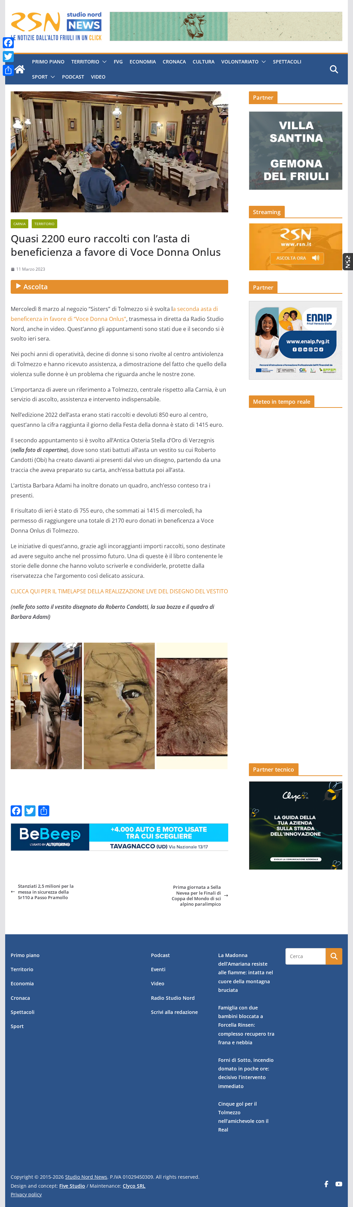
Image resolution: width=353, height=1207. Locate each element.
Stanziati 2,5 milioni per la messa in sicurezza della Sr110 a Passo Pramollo (46, 891)
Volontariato (240, 61)
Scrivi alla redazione (174, 1012)
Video (98, 76)
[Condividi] (8, 70)
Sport (40, 76)
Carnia (19, 223)
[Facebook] (8, 43)
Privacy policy (26, 1194)
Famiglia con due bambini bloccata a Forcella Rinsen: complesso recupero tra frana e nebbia (246, 1025)
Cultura (203, 61)
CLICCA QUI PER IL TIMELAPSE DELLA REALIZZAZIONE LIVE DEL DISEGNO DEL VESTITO (119, 591)
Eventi (158, 969)
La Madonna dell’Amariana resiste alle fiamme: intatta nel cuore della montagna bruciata (245, 972)
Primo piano (48, 61)
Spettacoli (287, 61)
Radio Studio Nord (173, 998)
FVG (118, 61)
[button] (103, 62)
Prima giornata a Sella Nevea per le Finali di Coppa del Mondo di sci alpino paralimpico (196, 895)
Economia (143, 61)
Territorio (85, 61)
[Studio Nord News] (20, 69)
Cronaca (174, 61)
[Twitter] (8, 56)
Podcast (73, 76)
